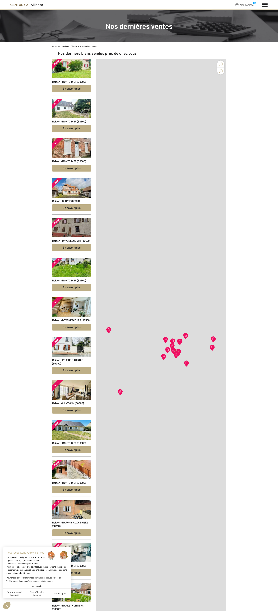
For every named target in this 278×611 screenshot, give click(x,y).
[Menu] (265, 4)
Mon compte (247, 4)
